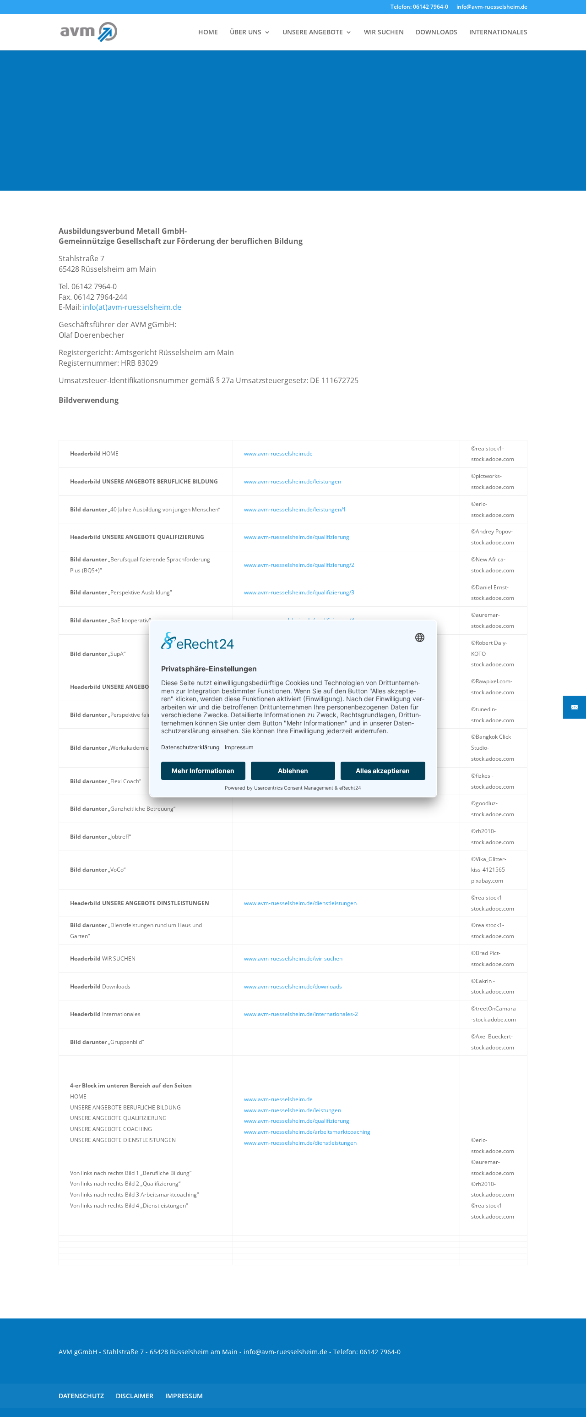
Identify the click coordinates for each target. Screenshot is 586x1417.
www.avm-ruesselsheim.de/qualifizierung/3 (299, 592)
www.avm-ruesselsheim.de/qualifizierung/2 (299, 565)
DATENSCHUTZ (81, 1395)
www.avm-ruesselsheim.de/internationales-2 (301, 1014)
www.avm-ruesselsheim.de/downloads (293, 986)
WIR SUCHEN (384, 32)
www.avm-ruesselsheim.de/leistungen (292, 481)
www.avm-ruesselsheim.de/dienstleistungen (300, 903)
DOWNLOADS (436, 32)
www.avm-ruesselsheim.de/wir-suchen (293, 958)
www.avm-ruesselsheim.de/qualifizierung (296, 537)
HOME (208, 32)
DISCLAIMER (134, 1395)
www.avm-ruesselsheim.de (278, 453)
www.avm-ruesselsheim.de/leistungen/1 (295, 509)
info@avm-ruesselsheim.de (491, 7)
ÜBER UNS (245, 32)
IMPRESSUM (184, 1395)
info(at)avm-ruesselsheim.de (132, 307)
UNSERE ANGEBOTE (312, 32)
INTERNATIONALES (498, 32)
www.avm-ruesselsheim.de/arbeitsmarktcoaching (307, 1132)
